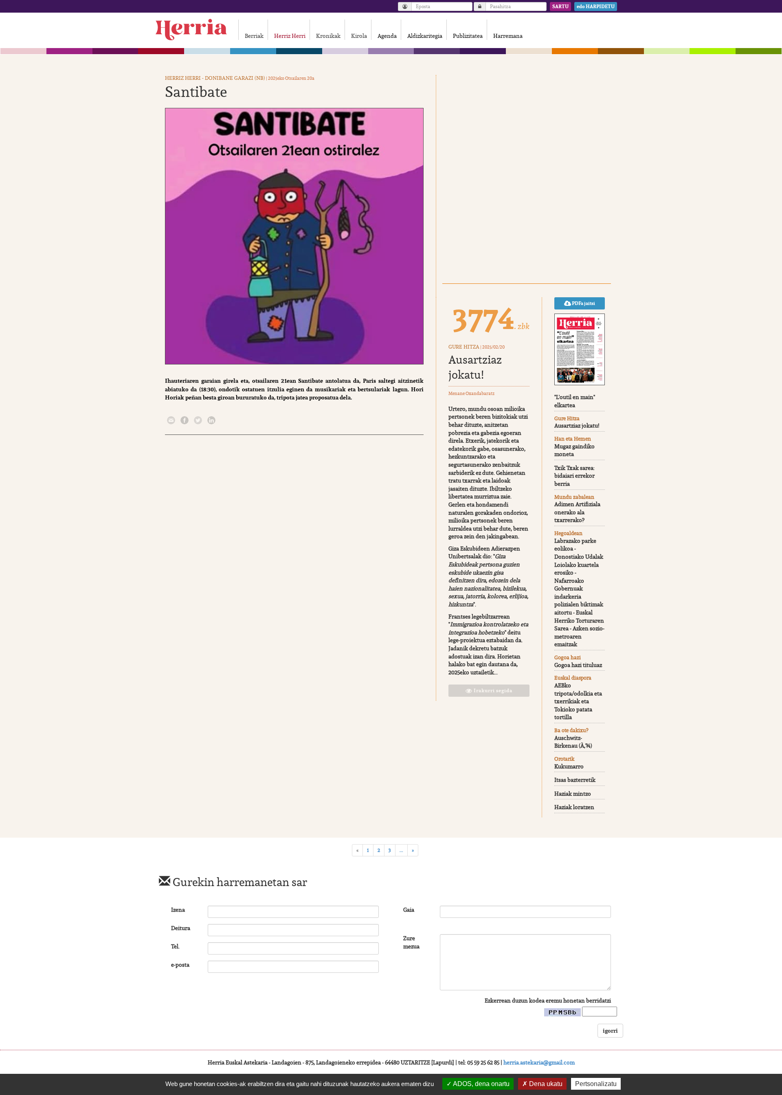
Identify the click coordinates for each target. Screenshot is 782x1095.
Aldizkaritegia (424, 35)
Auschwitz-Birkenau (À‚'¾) (573, 742)
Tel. (175, 946)
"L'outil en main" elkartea (574, 401)
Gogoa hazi (567, 657)
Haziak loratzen (574, 807)
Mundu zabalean (574, 497)
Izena (178, 909)
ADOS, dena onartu (481, 1083)
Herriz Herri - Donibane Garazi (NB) (215, 78)
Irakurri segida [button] (492, 690)
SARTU (560, 6)
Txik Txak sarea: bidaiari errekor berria (574, 475)
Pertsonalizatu (596, 1083)
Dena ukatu (544, 1083)
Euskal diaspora (572, 677)
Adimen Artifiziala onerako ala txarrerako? (577, 512)
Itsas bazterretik (574, 779)
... (401, 850)
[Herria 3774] (579, 349)
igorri (610, 1030)
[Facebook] (184, 419)
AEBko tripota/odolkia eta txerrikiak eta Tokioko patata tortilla (578, 701)
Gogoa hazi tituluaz (578, 665)
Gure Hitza (463, 346)
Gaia (408, 909)
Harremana (508, 35)
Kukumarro (569, 766)
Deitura (180, 928)
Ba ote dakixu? (571, 730)
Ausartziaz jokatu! (475, 367)
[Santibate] (294, 236)
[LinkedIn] (211, 419)
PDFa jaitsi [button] (583, 303)
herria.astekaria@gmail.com (539, 1062)
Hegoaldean (568, 533)
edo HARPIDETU (596, 6)
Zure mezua (411, 942)
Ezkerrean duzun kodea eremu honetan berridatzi (548, 1000)
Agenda (387, 35)
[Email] (171, 419)
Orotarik (564, 758)
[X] (198, 419)
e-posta (180, 964)
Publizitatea (468, 35)
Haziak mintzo (572, 793)
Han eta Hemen (572, 438)
